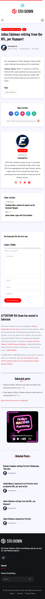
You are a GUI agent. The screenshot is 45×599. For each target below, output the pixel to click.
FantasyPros (12, 46)
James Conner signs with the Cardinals (18, 215)
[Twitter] (22, 5)
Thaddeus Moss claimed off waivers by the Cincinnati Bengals (20, 206)
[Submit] (30, 579)
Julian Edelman (10, 92)
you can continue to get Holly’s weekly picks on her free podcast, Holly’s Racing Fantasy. (20, 361)
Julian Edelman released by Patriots (17, 518)
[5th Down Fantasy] (22, 11)
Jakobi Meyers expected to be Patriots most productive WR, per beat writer (20, 485)
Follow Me (22, 150)
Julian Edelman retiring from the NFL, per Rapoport (19, 502)
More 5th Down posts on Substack (14, 401)
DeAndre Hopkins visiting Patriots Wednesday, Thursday (21, 467)
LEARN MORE (11, 350)
